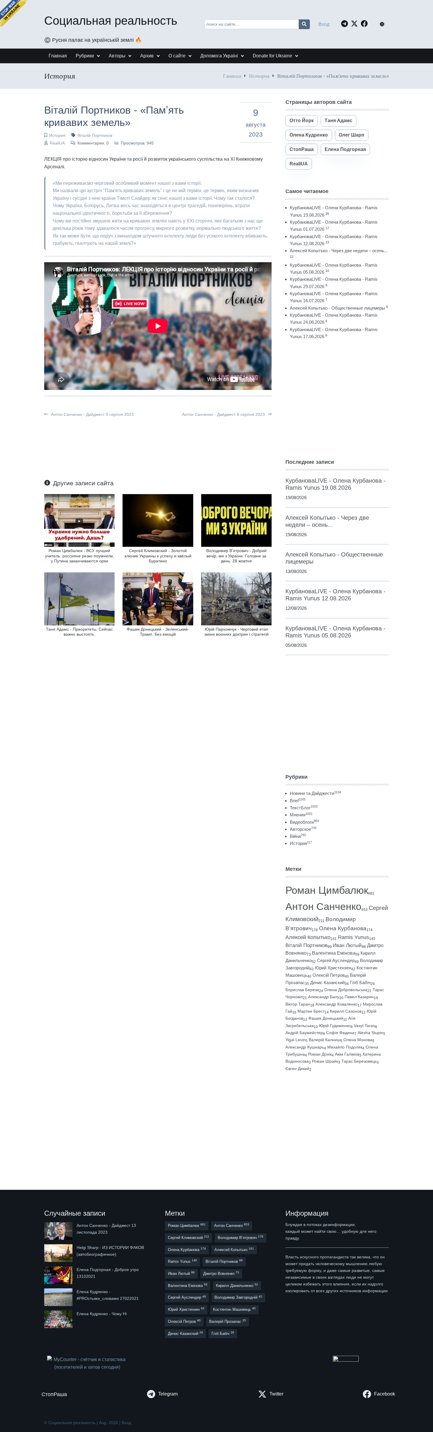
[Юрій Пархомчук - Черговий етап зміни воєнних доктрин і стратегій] (236, 598)
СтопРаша (302, 149)
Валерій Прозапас (227, 1321)
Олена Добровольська (345, 989)
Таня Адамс (338, 120)
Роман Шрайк (325, 1061)
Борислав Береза (302, 989)
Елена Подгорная (345, 149)
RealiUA (57, 143)
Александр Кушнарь (304, 1047)
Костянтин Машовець (234, 1309)
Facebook (384, 1393)
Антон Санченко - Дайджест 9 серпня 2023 (92, 414)
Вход (323, 24)
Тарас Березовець (359, 1061)
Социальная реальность (110, 20)
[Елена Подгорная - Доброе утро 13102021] (59, 1275)
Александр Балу (323, 996)
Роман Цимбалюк (326, 890)
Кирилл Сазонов (345, 1011)
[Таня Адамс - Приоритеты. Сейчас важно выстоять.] (79, 598)
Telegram (168, 1393)
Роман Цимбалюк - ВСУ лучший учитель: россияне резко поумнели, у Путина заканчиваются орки (79, 555)
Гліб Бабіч (360, 982)
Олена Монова (357, 1039)
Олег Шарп (351, 134)
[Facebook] (366, 23)
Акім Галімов (347, 1054)
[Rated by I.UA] (346, 1360)
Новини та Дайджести (315, 793)
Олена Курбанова (342, 928)
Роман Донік (320, 1054)
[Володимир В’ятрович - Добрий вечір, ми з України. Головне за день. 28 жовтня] (236, 520)
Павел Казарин (359, 996)
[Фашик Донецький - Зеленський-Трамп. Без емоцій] (158, 598)
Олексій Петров (329, 975)
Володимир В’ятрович (240, 1237)
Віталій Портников (94, 135)
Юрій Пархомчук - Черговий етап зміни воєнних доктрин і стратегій (236, 632)
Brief (297, 800)
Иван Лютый (347, 945)
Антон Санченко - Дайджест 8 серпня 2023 (224, 414)
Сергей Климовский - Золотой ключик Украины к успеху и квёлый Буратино (158, 555)
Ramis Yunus (353, 937)
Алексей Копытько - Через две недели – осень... (339, 250)
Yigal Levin (295, 1039)
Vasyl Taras (364, 1025)
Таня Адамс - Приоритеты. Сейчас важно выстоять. (79, 632)
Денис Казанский (327, 982)
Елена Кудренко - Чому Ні (102, 1313)
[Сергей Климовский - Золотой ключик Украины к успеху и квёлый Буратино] (158, 520)
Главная (232, 76)
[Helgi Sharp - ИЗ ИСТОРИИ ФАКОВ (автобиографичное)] (59, 1253)
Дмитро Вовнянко (221, 1273)
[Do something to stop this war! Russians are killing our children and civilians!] (13, 13)
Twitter (276, 1393)
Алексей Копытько (307, 937)
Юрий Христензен (333, 968)
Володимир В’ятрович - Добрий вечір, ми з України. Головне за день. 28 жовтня (236, 555)
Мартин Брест (311, 1011)
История (259, 76)
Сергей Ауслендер (336, 960)
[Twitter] (356, 23)
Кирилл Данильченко (237, 1285)
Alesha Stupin (370, 1032)
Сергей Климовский (188, 1237)
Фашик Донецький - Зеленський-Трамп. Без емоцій (158, 632)
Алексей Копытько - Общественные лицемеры (337, 307)
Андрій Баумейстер (304, 1032)
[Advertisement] (337, 399)
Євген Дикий (297, 1068)
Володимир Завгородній (238, 1297)
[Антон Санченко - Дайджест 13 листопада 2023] (59, 1231)
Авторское (303, 829)
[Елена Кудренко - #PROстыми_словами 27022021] (59, 1297)
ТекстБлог (304, 807)
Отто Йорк (302, 120)
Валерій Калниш (324, 1039)
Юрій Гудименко (335, 1025)
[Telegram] (346, 23)
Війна (298, 836)
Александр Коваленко (336, 1004)
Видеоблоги (304, 822)
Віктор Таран (297, 1004)
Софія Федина (340, 1032)
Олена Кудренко (309, 134)
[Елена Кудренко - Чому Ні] (59, 1319)
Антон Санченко (323, 906)
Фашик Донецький (325, 1018)
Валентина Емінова (333, 953)
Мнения (301, 814)
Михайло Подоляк (344, 1047)
